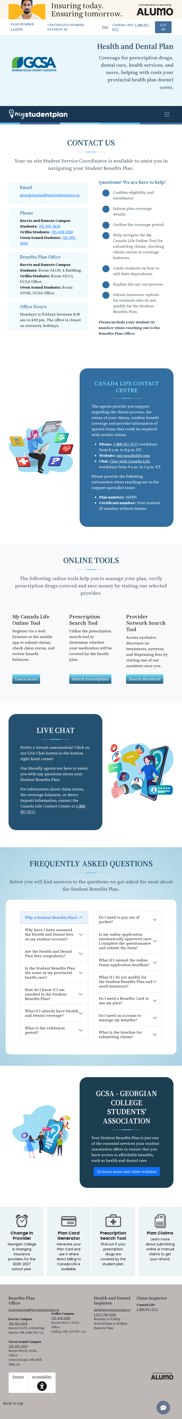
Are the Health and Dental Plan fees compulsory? (48, 953)
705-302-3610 (49, 226)
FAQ (105, 27)
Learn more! (26, 679)
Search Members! (144, 679)
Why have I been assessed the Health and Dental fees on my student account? (49, 934)
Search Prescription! (90, 679)
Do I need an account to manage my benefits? (120, 1017)
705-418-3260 (62, 231)
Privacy (18, 1377)
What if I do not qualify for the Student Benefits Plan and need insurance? (125, 981)
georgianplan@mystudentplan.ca (50, 195)
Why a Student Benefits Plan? (51, 917)
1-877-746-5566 (105, 1315)
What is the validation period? (45, 1030)
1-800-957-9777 (125, 444)
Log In (163, 27)
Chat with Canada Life (130, 461)
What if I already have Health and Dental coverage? (51, 1013)
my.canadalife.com (133, 455)
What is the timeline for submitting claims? (120, 1034)
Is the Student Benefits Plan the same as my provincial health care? (50, 972)
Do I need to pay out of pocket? (119, 919)
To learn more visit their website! (127, 1171)
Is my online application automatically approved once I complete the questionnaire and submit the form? (125, 941)
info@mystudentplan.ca (112, 1310)
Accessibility (42, 1380)
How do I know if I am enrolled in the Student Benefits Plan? (46, 994)
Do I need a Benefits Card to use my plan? (124, 1000)
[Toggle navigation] (166, 114)
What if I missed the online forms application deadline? (124, 962)
